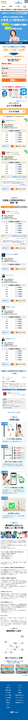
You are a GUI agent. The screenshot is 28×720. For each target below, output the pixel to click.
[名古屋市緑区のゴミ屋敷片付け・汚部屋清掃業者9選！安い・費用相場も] (7, 668)
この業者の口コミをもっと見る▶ (19, 176)
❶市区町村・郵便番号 (6, 63)
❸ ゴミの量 (4, 73)
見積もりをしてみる (18, 146)
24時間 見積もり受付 (18, 3)
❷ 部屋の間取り (5, 68)
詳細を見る (5, 146)
